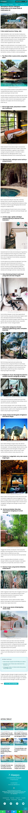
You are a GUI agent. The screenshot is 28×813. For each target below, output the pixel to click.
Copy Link (25, 812)
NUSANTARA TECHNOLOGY (15, 778)
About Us (8, 799)
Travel (2, 731)
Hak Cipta (12, 798)
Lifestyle (4, 4)
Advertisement (6, 798)
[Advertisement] (14, 702)
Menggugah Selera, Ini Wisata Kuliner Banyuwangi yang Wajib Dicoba (14, 667)
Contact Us (18, 798)
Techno (11, 4)
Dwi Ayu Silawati (11, 12)
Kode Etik (23, 798)
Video (16, 4)
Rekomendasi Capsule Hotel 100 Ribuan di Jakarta (14, 661)
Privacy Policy (14, 799)
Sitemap (20, 799)
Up (25, 809)
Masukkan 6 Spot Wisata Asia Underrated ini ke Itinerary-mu (13, 664)
